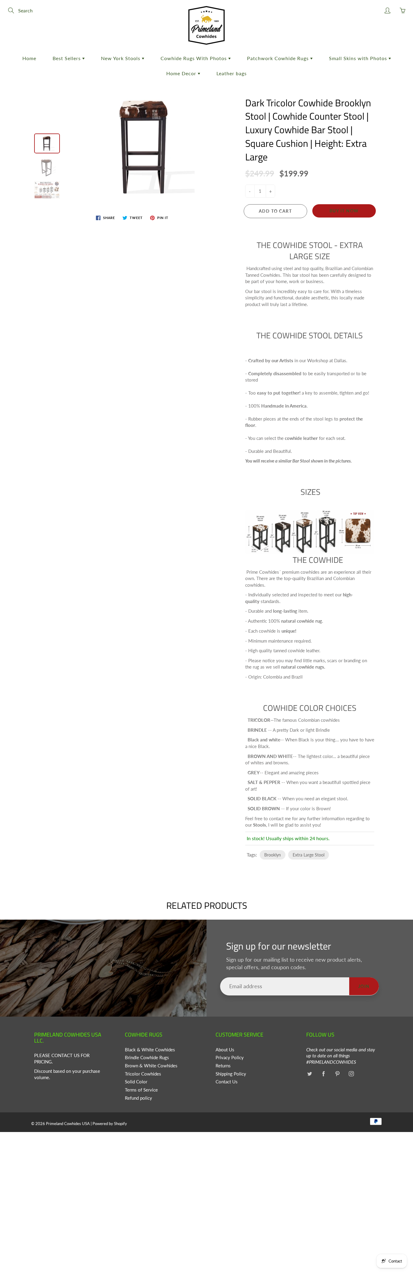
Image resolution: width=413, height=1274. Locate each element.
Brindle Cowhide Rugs (147, 1057)
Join (364, 986)
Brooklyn (272, 854)
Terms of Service (141, 1089)
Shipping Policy (231, 1073)
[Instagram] (351, 1074)
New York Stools (121, 58)
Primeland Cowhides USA (68, 1123)
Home (29, 58)
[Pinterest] (337, 1074)
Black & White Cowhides (150, 1049)
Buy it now (344, 210)
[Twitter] (309, 1074)
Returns (223, 1065)
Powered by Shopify (110, 1123)
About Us (225, 1049)
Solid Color (136, 1081)
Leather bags (231, 73)
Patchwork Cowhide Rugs (278, 58)
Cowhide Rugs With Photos (194, 58)
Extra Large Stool (308, 854)
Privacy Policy (230, 1057)
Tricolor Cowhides (143, 1073)
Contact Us (227, 1081)
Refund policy (138, 1098)
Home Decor (182, 73)
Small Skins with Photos (359, 58)
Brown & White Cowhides (151, 1065)
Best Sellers (67, 58)
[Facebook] (323, 1074)
